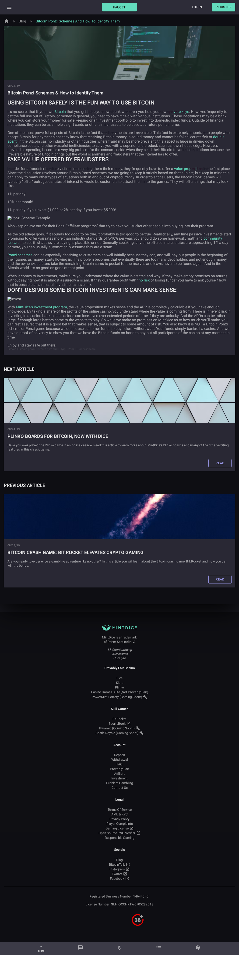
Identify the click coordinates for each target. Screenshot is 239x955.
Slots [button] (119, 683)
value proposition (188, 168)
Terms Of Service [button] (120, 809)
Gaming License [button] (117, 828)
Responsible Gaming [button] (119, 838)
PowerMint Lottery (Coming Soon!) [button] (117, 697)
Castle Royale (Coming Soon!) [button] (116, 733)
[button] (119, 7)
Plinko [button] (119, 687)
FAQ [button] (119, 764)
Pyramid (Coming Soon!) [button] (117, 728)
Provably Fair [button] (119, 769)
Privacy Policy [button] (119, 819)
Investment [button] (119, 778)
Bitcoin (60, 111)
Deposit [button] (119, 755)
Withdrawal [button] (119, 759)
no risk (144, 280)
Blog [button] (119, 860)
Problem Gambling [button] (119, 783)
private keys (179, 111)
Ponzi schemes (19, 255)
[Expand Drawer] (9, 7)
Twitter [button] (117, 874)
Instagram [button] (117, 869)
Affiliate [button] (119, 773)
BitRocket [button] (119, 719)
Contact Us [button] (120, 787)
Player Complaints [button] (119, 823)
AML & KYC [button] (119, 814)
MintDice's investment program (41, 307)
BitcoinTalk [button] (117, 864)
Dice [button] (119, 678)
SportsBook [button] (117, 723)
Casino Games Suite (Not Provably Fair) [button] (119, 692)
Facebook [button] (117, 878)
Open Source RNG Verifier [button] (116, 833)
